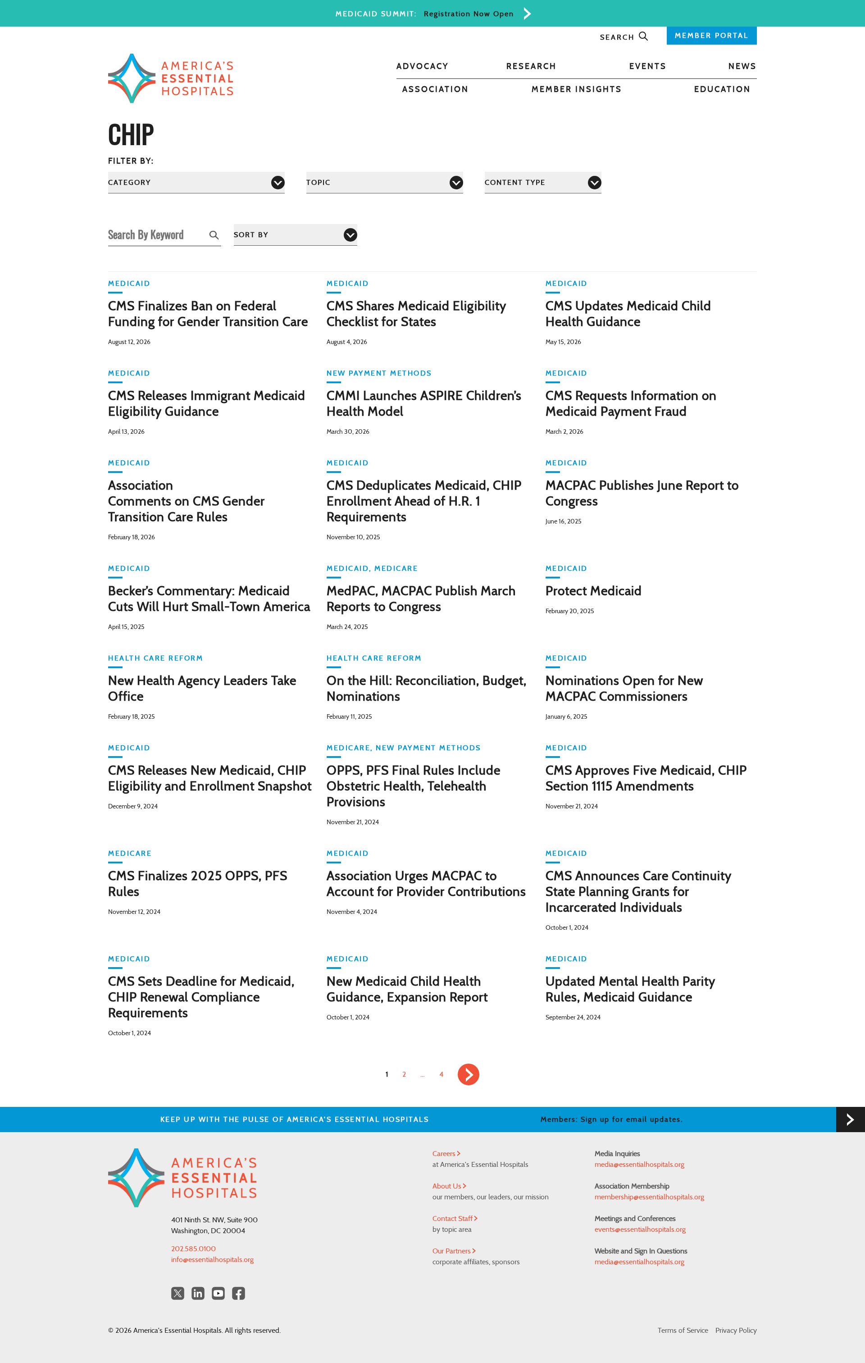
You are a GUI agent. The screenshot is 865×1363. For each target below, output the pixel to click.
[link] (468, 1074)
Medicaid (129, 283)
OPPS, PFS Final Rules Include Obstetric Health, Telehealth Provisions (414, 787)
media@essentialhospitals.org (639, 1164)
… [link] (422, 1074)
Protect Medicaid (594, 591)
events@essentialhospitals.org (640, 1229)
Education (722, 90)
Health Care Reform (155, 658)
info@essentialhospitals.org (212, 1259)
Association (435, 90)
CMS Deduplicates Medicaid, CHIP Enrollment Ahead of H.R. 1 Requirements (424, 502)
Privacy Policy (736, 1330)
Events (648, 67)
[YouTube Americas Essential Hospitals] (218, 1293)
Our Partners (452, 1251)
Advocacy (422, 67)
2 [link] (404, 1074)
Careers (444, 1153)
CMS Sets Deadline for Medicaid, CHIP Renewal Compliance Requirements (201, 998)
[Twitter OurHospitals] (177, 1293)
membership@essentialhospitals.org (649, 1197)
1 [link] (387, 1074)
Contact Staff (453, 1218)
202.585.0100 (193, 1249)
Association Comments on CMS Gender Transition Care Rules (186, 502)
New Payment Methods (379, 373)
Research (531, 67)
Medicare (396, 568)
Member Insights (577, 90)
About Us (447, 1186)
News (742, 67)
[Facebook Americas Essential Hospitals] (238, 1293)
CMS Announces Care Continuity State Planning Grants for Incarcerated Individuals (639, 892)
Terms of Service (683, 1330)
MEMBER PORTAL (712, 35)
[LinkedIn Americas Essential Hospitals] (198, 1293)
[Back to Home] (170, 78)
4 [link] (441, 1074)
